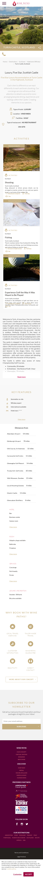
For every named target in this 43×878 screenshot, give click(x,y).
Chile (16, 835)
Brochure (21, 759)
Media (21, 770)
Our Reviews (21, 778)
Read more (21, 377)
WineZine (21, 757)
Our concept (21, 752)
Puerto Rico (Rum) (18, 837)
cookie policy (11, 869)
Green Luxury (21, 775)
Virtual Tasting (21, 754)
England (22, 835)
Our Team (21, 768)
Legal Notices (21, 856)
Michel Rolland (21, 773)
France (29, 835)
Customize (17, 874)
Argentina (9, 835)
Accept (28, 874)
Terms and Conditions (21, 852)
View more (21, 419)
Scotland (30, 837)
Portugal (7, 837)
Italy (35, 835)
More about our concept (21, 679)
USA (24, 840)
